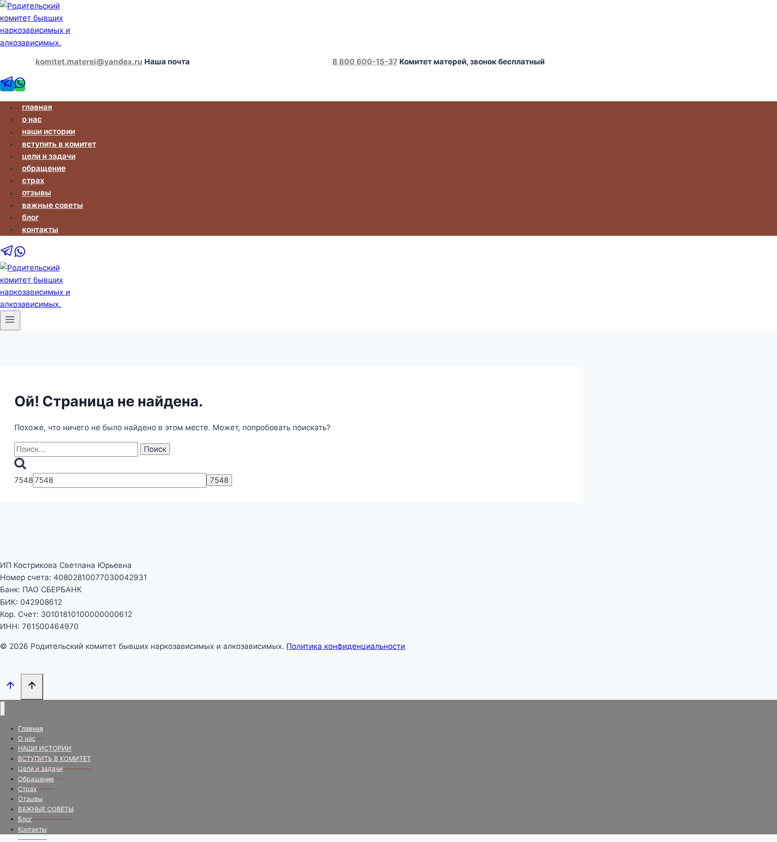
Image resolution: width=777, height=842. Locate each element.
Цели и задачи (49, 156)
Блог (30, 217)
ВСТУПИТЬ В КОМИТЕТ (59, 144)
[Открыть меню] (10, 320)
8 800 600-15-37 (364, 61)
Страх (33, 180)
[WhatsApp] (19, 85)
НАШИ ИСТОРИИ (48, 131)
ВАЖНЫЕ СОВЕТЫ (52, 205)
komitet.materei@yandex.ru (89, 61)
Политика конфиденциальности (345, 646)
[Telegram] (7, 85)
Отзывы (36, 193)
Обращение (44, 168)
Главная (37, 107)
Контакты (40, 229)
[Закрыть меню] (2, 708)
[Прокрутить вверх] (10, 686)
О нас (32, 119)
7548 (23, 480)
